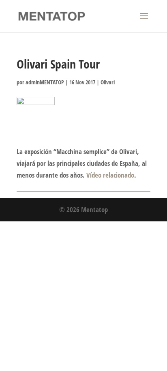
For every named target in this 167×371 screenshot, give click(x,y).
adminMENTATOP (45, 82)
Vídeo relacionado (110, 175)
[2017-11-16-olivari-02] (35, 110)
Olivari (108, 82)
